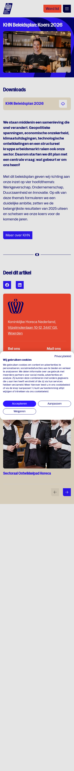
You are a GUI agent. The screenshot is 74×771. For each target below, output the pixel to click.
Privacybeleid (62, 356)
